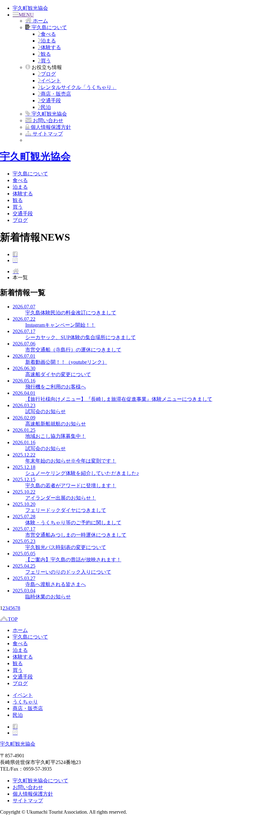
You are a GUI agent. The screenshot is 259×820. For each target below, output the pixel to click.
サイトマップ (28, 800)
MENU (26, 14)
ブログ (48, 74)
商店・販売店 (56, 94)
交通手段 (51, 100)
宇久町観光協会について (40, 780)
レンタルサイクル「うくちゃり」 (79, 87)
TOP (13, 619)
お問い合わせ (28, 787)
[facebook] (15, 254)
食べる (48, 34)
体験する (51, 47)
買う (46, 60)
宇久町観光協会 (30, 8)
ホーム (20, 630)
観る (46, 54)
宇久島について (30, 173)
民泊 (46, 107)
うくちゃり (25, 701)
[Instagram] (15, 260)
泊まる (48, 40)
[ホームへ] (16, 271)
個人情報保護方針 (33, 794)
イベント (51, 80)
